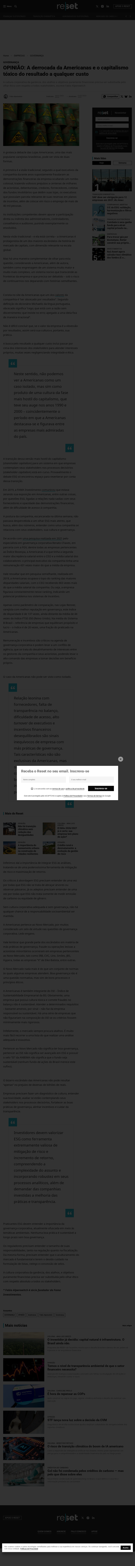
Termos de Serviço (94, 796)
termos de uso (58, 789)
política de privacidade (75, 789)
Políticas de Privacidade (29, 1549)
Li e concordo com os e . (59, 789)
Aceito (126, 1548)
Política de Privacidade (73, 796)
